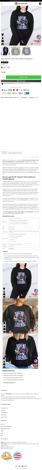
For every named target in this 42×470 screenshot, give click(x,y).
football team (31, 97)
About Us (3, 424)
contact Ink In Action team (14, 209)
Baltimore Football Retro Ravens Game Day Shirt (21, 122)
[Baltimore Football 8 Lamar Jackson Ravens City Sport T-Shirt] (21, 134)
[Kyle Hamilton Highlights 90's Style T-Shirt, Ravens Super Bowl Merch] (7, 134)
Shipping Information (5, 428)
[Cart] (40, 4)
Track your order (4, 408)
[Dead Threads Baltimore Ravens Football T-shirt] (35, 113)
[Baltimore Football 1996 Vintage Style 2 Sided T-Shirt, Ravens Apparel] (7, 113)
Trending (6, 56)
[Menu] (1, 3)
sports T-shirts (7, 181)
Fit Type (2, 64)
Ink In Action (11, 248)
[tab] (4, 153)
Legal (2, 433)
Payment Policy (4, 417)
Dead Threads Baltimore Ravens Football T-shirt (34, 122)
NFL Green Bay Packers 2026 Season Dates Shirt (13, 379)
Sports (9, 56)
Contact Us (3, 410)
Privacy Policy (3, 414)
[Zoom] (2, 44)
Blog (2, 435)
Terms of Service (4, 412)
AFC (18, 97)
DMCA (2, 431)
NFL (37, 97)
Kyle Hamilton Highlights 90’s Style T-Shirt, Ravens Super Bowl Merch (7, 144)
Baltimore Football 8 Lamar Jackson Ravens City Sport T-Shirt (20, 144)
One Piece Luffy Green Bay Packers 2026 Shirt (13, 377)
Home (2, 56)
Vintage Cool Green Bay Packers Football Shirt (13, 373)
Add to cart (23, 77)
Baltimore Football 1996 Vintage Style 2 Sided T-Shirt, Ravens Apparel (7, 122)
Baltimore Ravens (24, 97)
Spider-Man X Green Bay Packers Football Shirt (13, 375)
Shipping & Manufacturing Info (15, 153)
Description (4, 153)
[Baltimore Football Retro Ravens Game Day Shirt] (21, 113)
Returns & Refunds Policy (6, 426)
